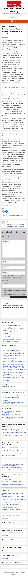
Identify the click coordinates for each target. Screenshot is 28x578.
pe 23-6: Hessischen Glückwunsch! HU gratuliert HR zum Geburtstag (13, 415)
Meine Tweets (5, 518)
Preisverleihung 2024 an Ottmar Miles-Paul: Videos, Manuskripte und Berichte (13, 436)
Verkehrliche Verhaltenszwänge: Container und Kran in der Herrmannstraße (13, 497)
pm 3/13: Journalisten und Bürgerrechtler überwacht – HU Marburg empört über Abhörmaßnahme (14, 353)
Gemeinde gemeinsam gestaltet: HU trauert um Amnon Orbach (14, 433)
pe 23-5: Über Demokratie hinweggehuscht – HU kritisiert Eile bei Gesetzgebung (12, 418)
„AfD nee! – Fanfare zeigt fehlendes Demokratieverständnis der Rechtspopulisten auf (12, 483)
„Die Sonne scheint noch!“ (7, 479)
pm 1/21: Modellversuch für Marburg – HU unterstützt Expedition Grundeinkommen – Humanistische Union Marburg (14, 371)
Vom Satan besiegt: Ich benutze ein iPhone (11, 481)
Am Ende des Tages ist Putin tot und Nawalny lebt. (13, 469)
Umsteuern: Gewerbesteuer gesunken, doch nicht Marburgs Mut (12, 494)
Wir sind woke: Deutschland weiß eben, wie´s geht (13, 467)
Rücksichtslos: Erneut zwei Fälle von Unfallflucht (12, 509)
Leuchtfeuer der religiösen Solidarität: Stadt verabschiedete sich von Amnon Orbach (11, 430)
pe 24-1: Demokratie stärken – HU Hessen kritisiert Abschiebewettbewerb (13, 412)
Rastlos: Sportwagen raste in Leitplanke (10, 507)
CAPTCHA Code (5, 288)
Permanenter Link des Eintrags (8, 217)
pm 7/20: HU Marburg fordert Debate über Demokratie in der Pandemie (14, 379)
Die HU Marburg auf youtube (15, 392)
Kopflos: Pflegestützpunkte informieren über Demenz (13, 502)
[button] (14, 4)
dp (18, 36)
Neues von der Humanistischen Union (9, 385)
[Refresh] (5, 284)
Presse (18, 215)
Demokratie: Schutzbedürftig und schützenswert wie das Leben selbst (13, 451)
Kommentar (6, 241)
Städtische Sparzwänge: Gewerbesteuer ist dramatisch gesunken (14, 500)
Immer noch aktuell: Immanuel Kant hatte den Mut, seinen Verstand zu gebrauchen (13, 454)
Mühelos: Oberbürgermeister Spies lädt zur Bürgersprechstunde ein (11, 505)
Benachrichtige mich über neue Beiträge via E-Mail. (14, 294)
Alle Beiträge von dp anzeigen (15, 226)
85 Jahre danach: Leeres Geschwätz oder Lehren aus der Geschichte (13, 448)
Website (5, 272)
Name (4, 261)
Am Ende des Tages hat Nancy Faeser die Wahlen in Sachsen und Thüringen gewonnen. (13, 464)
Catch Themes (17, 575)
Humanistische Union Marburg (14, 10)
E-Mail (4, 267)
